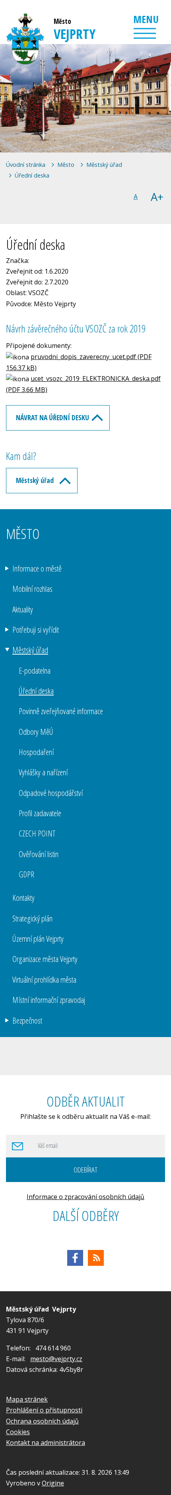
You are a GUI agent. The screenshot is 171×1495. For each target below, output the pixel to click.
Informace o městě (37, 568)
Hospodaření (36, 751)
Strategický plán (32, 918)
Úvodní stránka (25, 164)
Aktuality (22, 609)
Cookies (18, 1431)
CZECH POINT (37, 833)
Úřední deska (32, 175)
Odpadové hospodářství (51, 792)
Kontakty (23, 897)
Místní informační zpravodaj (48, 999)
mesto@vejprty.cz (56, 1358)
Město (65, 164)
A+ (157, 196)
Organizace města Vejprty (45, 958)
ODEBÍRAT (85, 1169)
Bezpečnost (27, 1020)
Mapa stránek (27, 1399)
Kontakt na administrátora (45, 1442)
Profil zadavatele (40, 813)
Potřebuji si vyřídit (35, 629)
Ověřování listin (38, 854)
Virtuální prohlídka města (44, 979)
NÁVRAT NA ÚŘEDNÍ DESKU (52, 417)
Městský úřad (104, 164)
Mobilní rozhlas (32, 588)
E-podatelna (35, 670)
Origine (53, 1483)
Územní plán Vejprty (38, 938)
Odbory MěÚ (36, 731)
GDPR (26, 874)
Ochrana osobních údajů (42, 1421)
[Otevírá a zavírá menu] (145, 33)
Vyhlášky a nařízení (43, 772)
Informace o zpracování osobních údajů (85, 1196)
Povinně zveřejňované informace (61, 711)
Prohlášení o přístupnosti (44, 1410)
